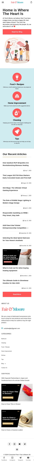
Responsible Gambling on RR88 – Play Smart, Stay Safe (16, 214)
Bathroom (3, 338)
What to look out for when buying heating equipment (16, 269)
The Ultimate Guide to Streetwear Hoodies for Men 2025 (15, 282)
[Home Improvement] (17, 95)
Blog (2, 363)
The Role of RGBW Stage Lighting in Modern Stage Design (17, 201)
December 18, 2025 (26, 245)
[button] (3, 2)
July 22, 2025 (27, 220)
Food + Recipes (17, 84)
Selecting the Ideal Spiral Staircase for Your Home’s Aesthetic (16, 239)
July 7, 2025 (28, 170)
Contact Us (4, 367)
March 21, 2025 (27, 288)
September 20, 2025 (26, 233)
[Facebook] (9, 444)
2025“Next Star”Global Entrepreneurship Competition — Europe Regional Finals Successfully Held (17, 227)
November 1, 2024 (26, 275)
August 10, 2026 (27, 183)
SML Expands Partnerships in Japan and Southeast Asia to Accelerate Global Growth (15, 379)
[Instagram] (14, 444)
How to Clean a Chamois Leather (12, 430)
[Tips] (17, 131)
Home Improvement (17, 103)
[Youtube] (19, 444)
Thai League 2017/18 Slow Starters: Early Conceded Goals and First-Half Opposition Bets (17, 176)
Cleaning (17, 120)
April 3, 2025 (28, 208)
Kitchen (3, 355)
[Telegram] (25, 444)
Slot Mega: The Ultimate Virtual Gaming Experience (15, 189)
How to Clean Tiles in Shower (10, 404)
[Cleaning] (17, 112)
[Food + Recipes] (17, 77)
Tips (17, 139)
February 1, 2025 (26, 195)
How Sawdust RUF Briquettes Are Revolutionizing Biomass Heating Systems (16, 164)
